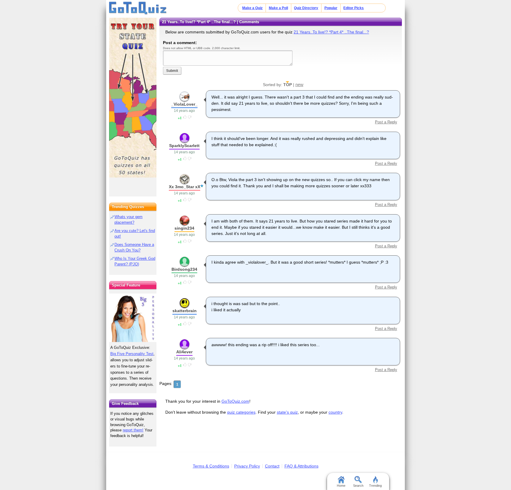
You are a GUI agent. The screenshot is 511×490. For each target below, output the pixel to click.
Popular (330, 8)
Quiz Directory (306, 8)
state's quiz (287, 412)
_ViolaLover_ (184, 104)
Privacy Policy (247, 466)
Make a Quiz (252, 8)
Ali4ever (184, 351)
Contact (272, 466)
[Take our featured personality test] (132, 318)
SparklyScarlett (184, 145)
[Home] (138, 8)
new (299, 84)
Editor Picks (353, 8)
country (335, 412)
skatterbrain (184, 310)
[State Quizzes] (132, 98)
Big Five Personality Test (131, 354)
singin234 (184, 228)
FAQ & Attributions (301, 466)
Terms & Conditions (211, 466)
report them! (133, 430)
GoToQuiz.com (235, 401)
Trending (375, 485)
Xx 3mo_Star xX (184, 186)
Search (358, 485)
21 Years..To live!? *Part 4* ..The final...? (331, 32)
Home (341, 485)
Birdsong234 (184, 269)
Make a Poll (278, 8)
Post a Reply (386, 122)
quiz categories (241, 412)
